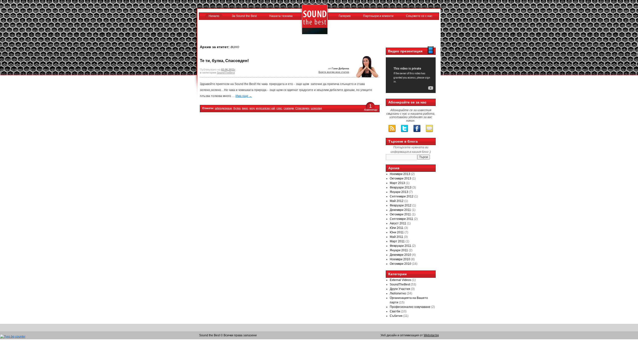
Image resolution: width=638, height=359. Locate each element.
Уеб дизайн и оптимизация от (410, 335)
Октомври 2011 (400, 214)
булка (236, 108)
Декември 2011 (400, 210)
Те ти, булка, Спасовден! (224, 61)
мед (251, 108)
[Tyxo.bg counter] (12, 336)
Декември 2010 (400, 255)
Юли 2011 (396, 228)
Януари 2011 (399, 250)
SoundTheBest (226, 72)
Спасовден (302, 108)
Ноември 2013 (400, 174)
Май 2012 (396, 201)
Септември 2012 (401, 196)
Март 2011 (397, 241)
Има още (244, 96)
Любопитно (398, 293)
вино (245, 108)
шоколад (316, 108)
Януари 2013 (399, 192)
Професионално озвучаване (410, 307)
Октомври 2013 (400, 178)
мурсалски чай (265, 108)
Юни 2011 (397, 232)
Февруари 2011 (400, 246)
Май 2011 (396, 237)
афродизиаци (223, 108)
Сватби (395, 311)
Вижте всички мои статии (334, 72)
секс (279, 108)
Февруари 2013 (400, 187)
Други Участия (400, 289)
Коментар (370, 109)
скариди (289, 108)
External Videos (400, 280)
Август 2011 (398, 223)
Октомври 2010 (400, 264)
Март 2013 (397, 183)
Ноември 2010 (400, 259)
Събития (396, 316)
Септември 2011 (401, 219)
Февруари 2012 (400, 205)
